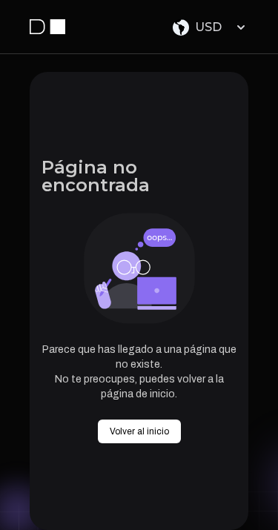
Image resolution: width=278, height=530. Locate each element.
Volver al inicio (139, 431)
